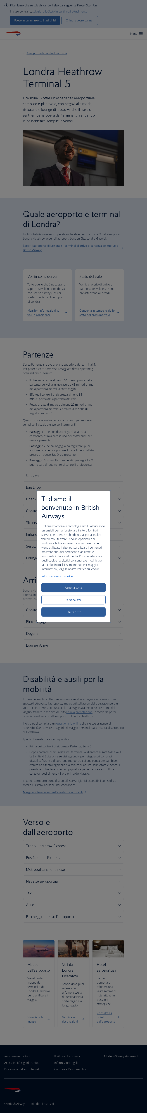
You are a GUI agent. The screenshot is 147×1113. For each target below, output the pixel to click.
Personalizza (73, 600)
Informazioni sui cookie (57, 576)
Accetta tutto (73, 587)
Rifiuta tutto (74, 612)
